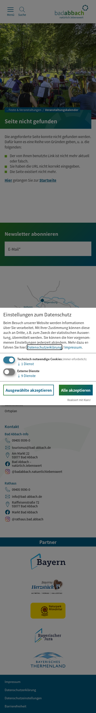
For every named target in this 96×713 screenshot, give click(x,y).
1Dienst (25, 363)
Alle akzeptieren (75, 390)
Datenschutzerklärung (44, 347)
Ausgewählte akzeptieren (29, 390)
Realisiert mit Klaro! (79, 400)
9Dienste (26, 375)
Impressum (73, 347)
